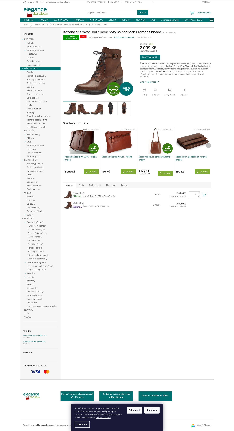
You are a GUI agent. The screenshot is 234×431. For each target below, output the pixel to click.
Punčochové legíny (36, 229)
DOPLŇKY (28, 218)
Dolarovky (31, 149)
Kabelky (30, 43)
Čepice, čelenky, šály (36, 262)
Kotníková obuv (34, 109)
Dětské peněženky (35, 211)
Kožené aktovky (34, 47)
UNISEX (27, 193)
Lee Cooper (32, 182)
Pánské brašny (33, 134)
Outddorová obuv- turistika (39, 116)
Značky (27, 317)
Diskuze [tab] (124, 185)
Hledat (142, 12)
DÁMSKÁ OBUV (31, 69)
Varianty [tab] (69, 185)
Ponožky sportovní (36, 251)
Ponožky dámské (35, 244)
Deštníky (31, 277)
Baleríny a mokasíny (36, 79)
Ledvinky (31, 200)
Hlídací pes (170, 95)
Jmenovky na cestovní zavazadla (41, 306)
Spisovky (31, 204)
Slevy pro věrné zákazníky (34, 341)
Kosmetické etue (34, 295)
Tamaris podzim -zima (37, 120)
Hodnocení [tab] (111, 185)
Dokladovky (32, 288)
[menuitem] (28, 20)
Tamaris (30, 178)
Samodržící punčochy (37, 233)
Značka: (143, 37)
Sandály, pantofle (35, 164)
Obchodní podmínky (96, 2)
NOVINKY (28, 310)
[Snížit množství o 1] (198, 196)
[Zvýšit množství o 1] (198, 193)
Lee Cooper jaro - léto (37, 101)
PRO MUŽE (29, 131)
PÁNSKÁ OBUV (31, 160)
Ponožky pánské (35, 248)
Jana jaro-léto (33, 98)
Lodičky (30, 87)
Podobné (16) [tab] (95, 185)
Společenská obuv (35, 171)
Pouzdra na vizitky (35, 292)
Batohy (30, 215)
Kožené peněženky (35, 50)
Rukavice (31, 273)
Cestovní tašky (33, 207)
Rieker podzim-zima (36, 123)
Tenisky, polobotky (35, 167)
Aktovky (30, 138)
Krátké (30, 58)
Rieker (30, 175)
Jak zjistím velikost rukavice (35, 336)
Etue (29, 142)
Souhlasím (152, 410)
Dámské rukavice (34, 61)
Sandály (30, 72)
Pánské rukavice (34, 153)
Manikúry (31, 281)
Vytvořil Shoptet (204, 425)
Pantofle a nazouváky (36, 76)
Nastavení (82, 424)
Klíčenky (31, 284)
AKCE (26, 314)
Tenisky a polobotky (36, 83)
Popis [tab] (81, 185)
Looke (29, 105)
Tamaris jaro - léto (35, 94)
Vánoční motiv (34, 240)
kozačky (30, 112)
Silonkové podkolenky (37, 259)
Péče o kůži (32, 303)
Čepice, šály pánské (37, 270)
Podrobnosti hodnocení (124, 37)
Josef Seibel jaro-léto (36, 127)
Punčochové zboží (35, 222)
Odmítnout (134, 410)
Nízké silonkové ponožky (38, 255)
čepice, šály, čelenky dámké (40, 266)
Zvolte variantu (150, 57)
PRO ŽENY (29, 39)
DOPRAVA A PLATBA (133, 2)
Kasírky (30, 197)
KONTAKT (115, 2)
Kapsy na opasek (34, 299)
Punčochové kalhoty (37, 226)
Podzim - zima (33, 189)
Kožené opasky (34, 65)
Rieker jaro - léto (34, 90)
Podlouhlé (32, 54)
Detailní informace (148, 82)
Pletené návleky (35, 237)
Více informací (103, 417)
